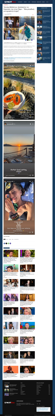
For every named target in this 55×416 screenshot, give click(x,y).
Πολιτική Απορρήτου (47, 415)
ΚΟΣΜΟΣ (38, 39)
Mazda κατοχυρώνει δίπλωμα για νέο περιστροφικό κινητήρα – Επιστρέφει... (47, 43)
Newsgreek (43, 406)
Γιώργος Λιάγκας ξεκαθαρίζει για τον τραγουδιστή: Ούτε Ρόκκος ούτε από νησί (27, 331)
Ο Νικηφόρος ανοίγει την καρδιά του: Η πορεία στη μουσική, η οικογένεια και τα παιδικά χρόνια (10, 375)
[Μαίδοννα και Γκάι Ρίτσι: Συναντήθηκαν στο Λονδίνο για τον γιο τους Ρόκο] (27, 268)
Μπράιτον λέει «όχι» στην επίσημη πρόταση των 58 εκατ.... (46, 11)
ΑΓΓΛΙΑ (38, 13)
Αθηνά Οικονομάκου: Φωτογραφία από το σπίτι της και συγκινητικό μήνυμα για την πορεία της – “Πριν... (10, 332)
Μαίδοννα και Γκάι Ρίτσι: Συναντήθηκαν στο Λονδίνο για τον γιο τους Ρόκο (27, 274)
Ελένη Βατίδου (5, 262)
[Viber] (32, 40)
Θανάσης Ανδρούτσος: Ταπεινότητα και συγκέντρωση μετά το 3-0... (13, 390)
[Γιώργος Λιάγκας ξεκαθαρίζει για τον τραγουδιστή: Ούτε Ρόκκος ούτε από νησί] (27, 325)
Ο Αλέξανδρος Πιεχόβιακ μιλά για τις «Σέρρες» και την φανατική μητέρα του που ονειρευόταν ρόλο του (11, 274)
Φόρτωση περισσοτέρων (44, 62)
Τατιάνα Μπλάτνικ (16, 239)
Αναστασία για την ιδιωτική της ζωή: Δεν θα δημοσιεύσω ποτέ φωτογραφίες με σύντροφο (26, 303)
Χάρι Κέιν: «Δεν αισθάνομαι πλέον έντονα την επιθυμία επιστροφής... (46, 32)
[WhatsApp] (30, 40)
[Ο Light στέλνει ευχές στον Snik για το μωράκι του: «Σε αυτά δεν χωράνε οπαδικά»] (11, 283)
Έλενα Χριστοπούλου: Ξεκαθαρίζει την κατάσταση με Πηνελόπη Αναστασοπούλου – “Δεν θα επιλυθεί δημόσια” (11, 347)
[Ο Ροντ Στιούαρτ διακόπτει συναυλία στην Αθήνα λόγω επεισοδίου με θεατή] (11, 297)
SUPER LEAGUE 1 (39, 18)
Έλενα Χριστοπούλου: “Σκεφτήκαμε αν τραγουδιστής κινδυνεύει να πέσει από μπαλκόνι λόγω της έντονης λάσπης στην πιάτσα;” (27, 260)
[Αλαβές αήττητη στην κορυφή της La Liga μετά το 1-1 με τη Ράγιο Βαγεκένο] (7, 394)
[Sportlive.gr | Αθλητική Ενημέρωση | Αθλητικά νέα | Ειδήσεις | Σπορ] (9, 402)
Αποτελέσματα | (39, 406)
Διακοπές (7, 239)
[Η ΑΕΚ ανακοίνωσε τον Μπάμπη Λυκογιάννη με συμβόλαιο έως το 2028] (39, 17)
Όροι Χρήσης (43, 415)
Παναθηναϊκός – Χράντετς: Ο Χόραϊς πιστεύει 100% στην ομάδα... (47, 58)
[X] (28, 40)
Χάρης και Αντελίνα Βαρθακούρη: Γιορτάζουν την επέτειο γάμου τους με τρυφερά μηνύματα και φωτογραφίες (27, 347)
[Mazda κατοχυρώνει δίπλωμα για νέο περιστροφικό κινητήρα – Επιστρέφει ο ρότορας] (39, 43)
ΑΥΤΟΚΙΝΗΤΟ (39, 44)
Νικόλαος (10, 239)
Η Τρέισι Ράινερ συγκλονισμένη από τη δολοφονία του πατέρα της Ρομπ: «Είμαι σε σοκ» (11, 316)
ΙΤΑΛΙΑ (38, 55)
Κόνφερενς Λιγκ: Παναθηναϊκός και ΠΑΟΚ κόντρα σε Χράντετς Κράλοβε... (47, 27)
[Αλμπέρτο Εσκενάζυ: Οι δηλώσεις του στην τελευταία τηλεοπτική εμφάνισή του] (27, 355)
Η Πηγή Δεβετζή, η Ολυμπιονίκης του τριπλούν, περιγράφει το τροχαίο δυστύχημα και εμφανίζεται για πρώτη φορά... (27, 317)
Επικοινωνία (39, 415)
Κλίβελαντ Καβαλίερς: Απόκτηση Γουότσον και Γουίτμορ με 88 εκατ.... (46, 48)
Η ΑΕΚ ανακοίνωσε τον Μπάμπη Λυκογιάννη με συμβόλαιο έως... (47, 16)
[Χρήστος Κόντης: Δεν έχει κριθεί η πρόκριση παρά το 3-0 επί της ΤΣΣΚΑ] (7, 385)
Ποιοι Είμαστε (36, 415)
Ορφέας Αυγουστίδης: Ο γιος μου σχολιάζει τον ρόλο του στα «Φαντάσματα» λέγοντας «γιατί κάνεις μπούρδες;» (10, 260)
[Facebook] (26, 40)
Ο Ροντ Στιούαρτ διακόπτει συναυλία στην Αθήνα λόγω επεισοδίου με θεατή (9, 303)
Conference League (39, 28)
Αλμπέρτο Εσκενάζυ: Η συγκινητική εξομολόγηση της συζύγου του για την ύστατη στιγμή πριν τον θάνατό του (27, 289)
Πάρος (12, 239)
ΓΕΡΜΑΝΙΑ (38, 34)
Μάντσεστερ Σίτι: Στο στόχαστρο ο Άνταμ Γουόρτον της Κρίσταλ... (47, 22)
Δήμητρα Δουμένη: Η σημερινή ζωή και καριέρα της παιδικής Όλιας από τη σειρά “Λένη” (27, 375)
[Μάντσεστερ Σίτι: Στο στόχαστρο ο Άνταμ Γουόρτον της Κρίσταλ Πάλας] (39, 22)
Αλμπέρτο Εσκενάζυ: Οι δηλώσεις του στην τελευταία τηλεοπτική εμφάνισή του (27, 360)
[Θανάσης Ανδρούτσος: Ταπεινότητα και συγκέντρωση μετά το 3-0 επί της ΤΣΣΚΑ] (7, 389)
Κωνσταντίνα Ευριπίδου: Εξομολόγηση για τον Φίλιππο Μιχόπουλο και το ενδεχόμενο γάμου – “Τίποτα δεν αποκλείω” (10, 361)
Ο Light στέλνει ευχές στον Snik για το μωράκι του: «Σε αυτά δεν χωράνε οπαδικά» (11, 288)
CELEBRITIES (5, 256)
